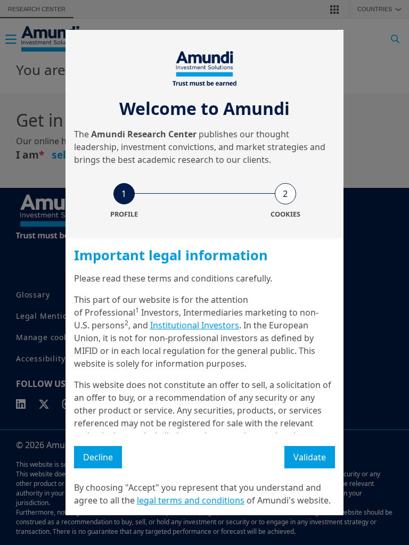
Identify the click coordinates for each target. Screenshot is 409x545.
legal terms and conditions (190, 500)
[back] (379, 325)
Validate (309, 457)
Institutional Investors (194, 325)
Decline (98, 457)
